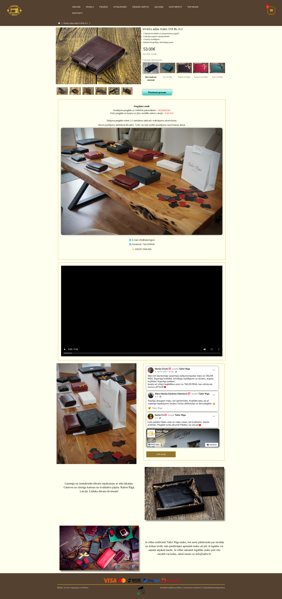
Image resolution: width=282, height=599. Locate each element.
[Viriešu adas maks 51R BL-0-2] (98, 55)
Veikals (90, 6)
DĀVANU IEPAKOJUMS (153, 60)
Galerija (158, 6)
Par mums (192, 6)
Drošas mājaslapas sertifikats (76, 587)
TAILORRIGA (148, 244)
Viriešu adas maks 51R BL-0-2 (75, 23)
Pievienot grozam (157, 92)
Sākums (76, 6)
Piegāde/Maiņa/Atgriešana (214, 587)
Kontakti (77, 13)
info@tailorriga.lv (147, 240)
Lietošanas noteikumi (192, 587)
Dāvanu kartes (140, 6)
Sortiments (175, 6)
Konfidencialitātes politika (170, 587)
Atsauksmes (120, 6)
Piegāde (103, 6)
